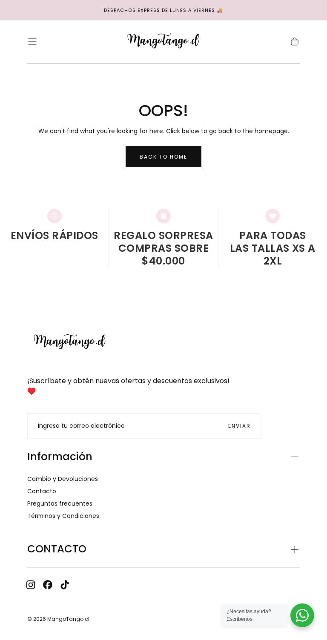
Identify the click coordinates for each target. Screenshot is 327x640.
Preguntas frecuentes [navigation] (59, 503)
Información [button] (59, 456)
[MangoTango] (69, 342)
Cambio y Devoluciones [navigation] (62, 479)
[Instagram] (30, 584)
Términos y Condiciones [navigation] (63, 516)
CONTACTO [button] (56, 548)
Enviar (239, 426)
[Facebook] (47, 584)
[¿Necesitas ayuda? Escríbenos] (302, 615)
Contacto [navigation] (41, 491)
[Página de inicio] (163, 42)
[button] (32, 42)
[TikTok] (64, 584)
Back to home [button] (163, 156)
